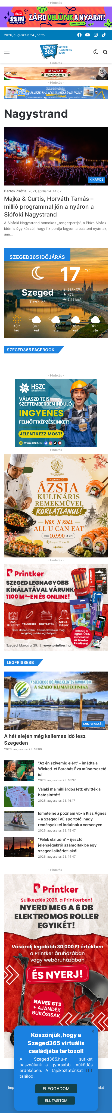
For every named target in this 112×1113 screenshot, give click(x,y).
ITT (89, 1070)
